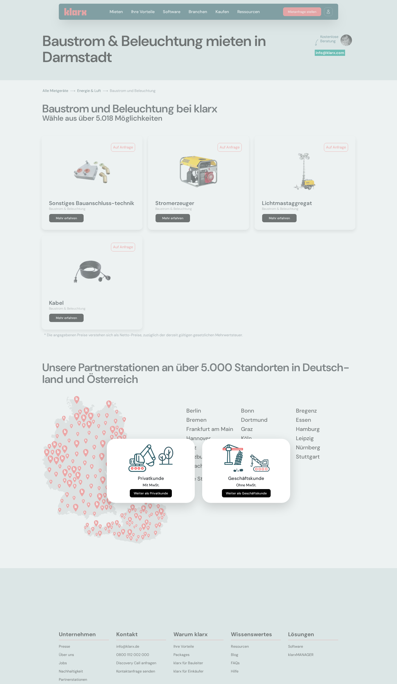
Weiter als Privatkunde (151, 493)
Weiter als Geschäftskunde (246, 493)
